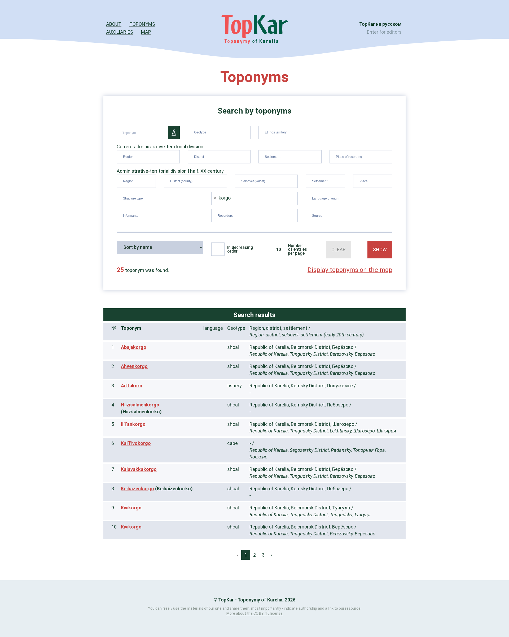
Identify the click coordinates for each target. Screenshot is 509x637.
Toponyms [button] (142, 24)
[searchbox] (220, 131)
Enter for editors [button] (384, 32)
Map (146, 32)
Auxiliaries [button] (119, 32)
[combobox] (219, 132)
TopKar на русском (380, 24)
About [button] (113, 24)
